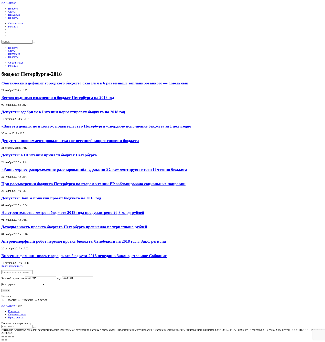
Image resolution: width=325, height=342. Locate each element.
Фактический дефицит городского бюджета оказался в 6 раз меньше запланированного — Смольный (94, 83)
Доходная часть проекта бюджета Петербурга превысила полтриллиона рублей (74, 227)
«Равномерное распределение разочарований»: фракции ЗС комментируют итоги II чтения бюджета (94, 169)
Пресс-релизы (16, 317)
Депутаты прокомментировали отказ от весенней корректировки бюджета (70, 140)
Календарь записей (12, 266)
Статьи (12, 11)
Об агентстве (15, 23)
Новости (13, 8)
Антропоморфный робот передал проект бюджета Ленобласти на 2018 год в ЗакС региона (83, 241)
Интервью (14, 14)
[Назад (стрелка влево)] (2, 339)
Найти (6, 290)
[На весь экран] (9, 336)
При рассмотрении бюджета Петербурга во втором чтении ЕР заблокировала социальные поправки (93, 184)
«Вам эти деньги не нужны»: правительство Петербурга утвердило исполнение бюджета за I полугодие (96, 126)
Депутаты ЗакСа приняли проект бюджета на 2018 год (51, 198)
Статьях (42, 299)
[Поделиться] (6, 336)
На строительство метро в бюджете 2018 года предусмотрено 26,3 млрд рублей (72, 212)
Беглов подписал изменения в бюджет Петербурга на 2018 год (57, 97)
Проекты (13, 17)
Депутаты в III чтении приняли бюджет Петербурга (49, 155)
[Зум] (13, 336)
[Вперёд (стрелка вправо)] (6, 339)
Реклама (13, 26)
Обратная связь (17, 314)
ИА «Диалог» (9, 2)
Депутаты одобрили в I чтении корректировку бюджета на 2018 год (63, 112)
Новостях (11, 299)
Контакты (13, 311)
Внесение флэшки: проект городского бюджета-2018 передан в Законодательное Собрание (84, 255)
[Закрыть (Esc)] (2, 336)
